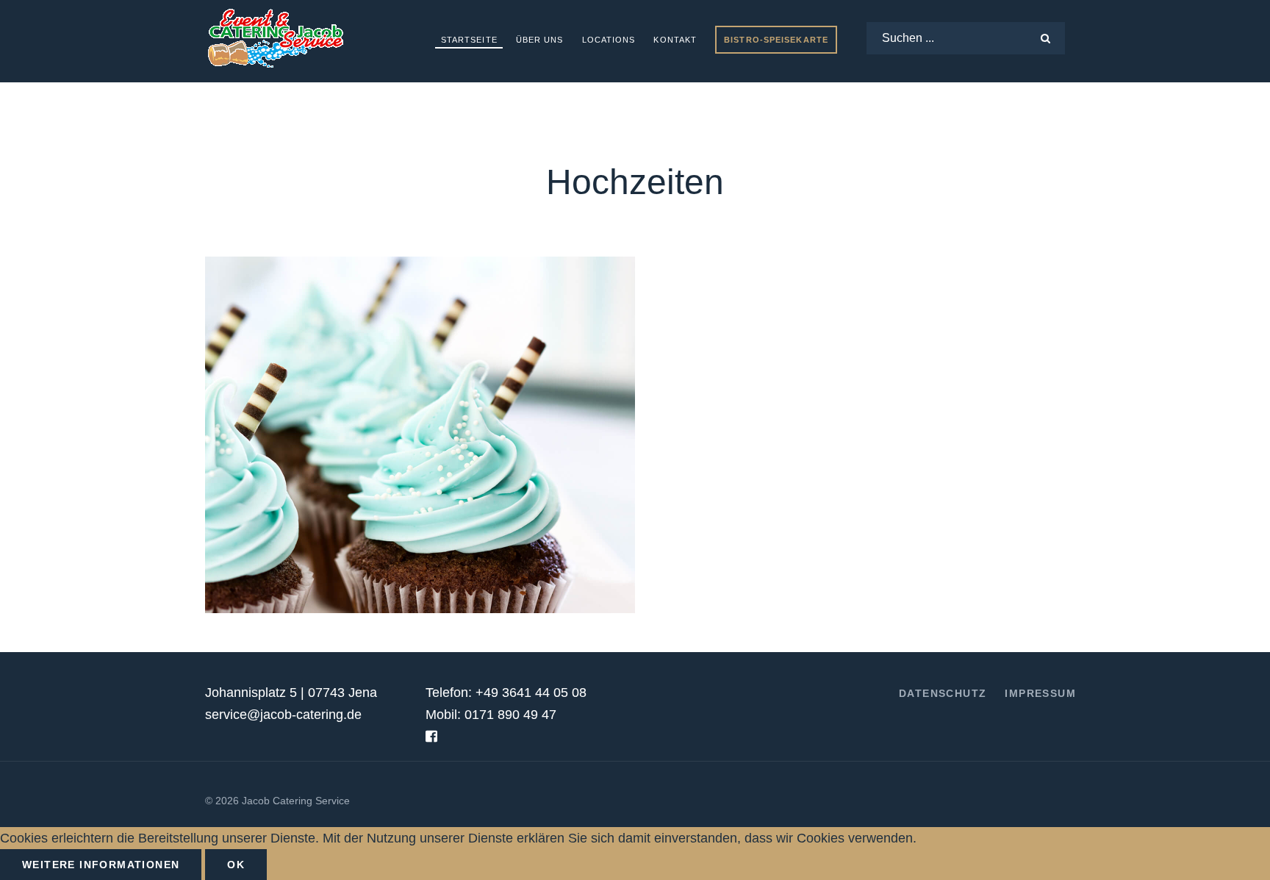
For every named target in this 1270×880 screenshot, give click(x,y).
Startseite (469, 39)
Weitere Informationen (100, 864)
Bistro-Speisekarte (776, 39)
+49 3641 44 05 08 (531, 692)
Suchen (1049, 34)
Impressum (1040, 693)
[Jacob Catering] (275, 38)
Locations (609, 39)
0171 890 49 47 (510, 714)
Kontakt (675, 39)
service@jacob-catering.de (283, 714)
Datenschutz (942, 693)
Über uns (540, 39)
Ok (236, 864)
